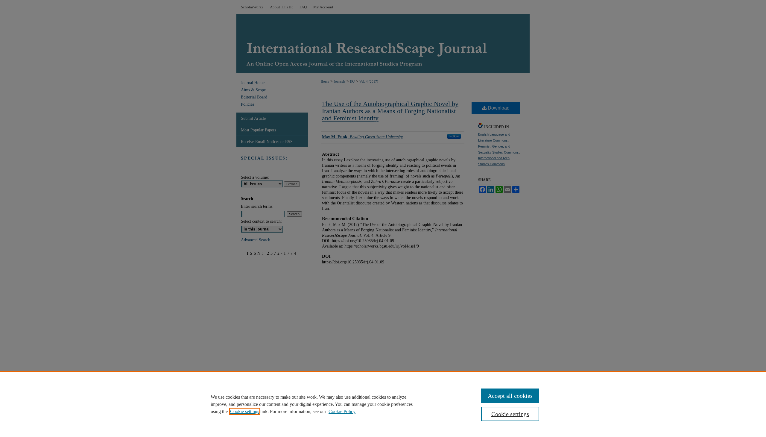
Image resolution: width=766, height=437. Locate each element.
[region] (383, 404)
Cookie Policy (342, 411)
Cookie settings (244, 411)
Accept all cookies (510, 395)
